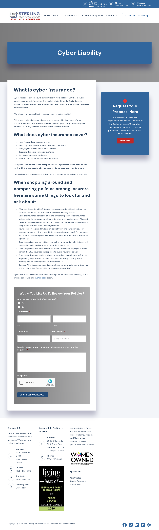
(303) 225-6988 (54, 459)
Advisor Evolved (68, 524)
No (23, 307)
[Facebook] (124, 525)
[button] (125, 140)
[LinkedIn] (137, 525)
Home (47, 15)
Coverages (71, 15)
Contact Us (75, 484)
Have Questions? (144, 5)
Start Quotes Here (135, 15)
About (56, 15)
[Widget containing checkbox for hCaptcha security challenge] (36, 382)
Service (110, 15)
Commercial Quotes (92, 15)
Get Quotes (75, 478)
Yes (23, 303)
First (19, 326)
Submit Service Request (32, 394)
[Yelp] (149, 525)
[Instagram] (131, 525)
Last (55, 326)
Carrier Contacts (78, 481)
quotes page (40, 278)
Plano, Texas (86, 428)
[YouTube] (143, 525)
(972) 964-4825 (122, 5)
